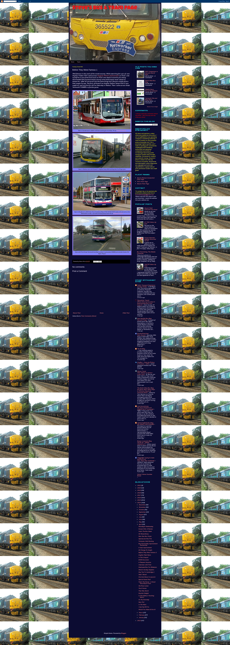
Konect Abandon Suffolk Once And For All (150, 239)
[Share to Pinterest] (101, 262)
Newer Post (76, 313)
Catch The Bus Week (145, 531)
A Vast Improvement (145, 548)
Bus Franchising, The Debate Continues (146, 252)
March (141, 612)
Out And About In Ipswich (146, 577)
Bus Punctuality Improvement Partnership (147, 544)
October (141, 510)
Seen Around (141, 335)
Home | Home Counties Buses (144, 475)
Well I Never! (142, 574)
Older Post (125, 313)
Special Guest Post (144, 579)
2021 (139, 485)
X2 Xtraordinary (143, 534)
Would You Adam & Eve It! (146, 609)
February (142, 615)
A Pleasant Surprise (144, 562)
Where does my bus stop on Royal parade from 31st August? (146, 303)
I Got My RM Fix (143, 607)
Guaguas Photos (121, 130)
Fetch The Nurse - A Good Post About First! (146, 582)
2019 (139, 490)
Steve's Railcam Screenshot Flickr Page (145, 178)
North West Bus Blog (150, 81)
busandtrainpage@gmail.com (144, 195)
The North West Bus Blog (145, 388)
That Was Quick (143, 591)
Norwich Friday (142, 320)
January (141, 617)
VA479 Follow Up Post (150, 265)
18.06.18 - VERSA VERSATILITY (143, 443)
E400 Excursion (143, 560)
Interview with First (144, 565)
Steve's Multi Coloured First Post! (150, 209)
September (142, 512)
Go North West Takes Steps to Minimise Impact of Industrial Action (146, 391)
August (141, 514)
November (142, 507)
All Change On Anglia (145, 550)
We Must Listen (143, 586)
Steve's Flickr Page (143, 184)
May (140, 522)
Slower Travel (141, 371)
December (142, 505)
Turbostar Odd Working (146, 541)
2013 (139, 620)
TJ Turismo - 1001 (143, 364)
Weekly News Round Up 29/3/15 (151, 90)
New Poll (141, 602)
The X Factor (142, 588)
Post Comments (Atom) (88, 316)
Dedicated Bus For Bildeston (147, 567)
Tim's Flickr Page (142, 181)
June (140, 519)
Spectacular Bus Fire (145, 539)
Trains (78, 62)
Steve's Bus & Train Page (104, 8)
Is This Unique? (143, 557)
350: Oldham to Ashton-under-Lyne (145, 373)
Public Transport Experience (146, 285)
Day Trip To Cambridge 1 (146, 572)
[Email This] (94, 262)
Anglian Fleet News (144, 555)
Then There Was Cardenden (146, 461)
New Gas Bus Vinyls (144, 536)
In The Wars (142, 604)
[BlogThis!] (96, 262)
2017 (139, 495)
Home (72, 62)
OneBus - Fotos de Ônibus (145, 362)
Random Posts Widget (152, 106)
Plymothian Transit (143, 300)
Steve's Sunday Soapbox (146, 570)
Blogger (123, 633)
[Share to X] (97, 262)
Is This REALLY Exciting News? (146, 596)
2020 (139, 488)
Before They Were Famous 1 (147, 552)
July (140, 517)
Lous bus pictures (143, 406)
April (140, 524)
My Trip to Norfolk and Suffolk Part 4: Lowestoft (145, 408)
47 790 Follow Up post (150, 223)
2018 (139, 493)
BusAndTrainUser (143, 333)
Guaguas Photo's (118, 213)
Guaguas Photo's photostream (108, 76)
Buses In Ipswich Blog (144, 441)
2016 (139, 498)
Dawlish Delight (143, 593)
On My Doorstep (143, 600)
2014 (139, 502)
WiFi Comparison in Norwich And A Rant (151, 73)
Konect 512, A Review (145, 529)
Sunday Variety (142, 287)
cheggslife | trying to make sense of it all (145, 458)
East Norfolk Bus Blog (144, 318)
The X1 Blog (141, 349)
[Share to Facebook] (99, 262)
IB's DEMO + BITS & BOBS (145, 424)
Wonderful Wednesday (145, 526)
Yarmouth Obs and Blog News (151, 99)
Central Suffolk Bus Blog (145, 423)
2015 (139, 500)
